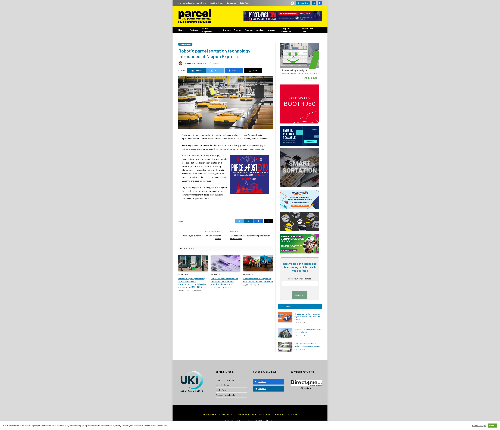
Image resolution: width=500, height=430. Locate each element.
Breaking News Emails (225, 395)
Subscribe (303, 3)
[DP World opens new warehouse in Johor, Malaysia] (285, 333)
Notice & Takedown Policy (272, 414)
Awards (272, 30)
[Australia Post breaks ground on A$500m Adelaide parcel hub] (258, 263)
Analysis (260, 30)
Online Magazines (207, 30)
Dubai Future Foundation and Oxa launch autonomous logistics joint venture (224, 281)
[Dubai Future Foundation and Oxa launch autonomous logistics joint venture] (225, 263)
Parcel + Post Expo (307, 30)
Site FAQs (292, 414)
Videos (237, 30)
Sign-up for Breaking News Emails (192, 3)
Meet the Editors (216, 3)
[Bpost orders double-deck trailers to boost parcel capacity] (285, 347)
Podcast (249, 30)
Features (193, 30)
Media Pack (244, 3)
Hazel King (190, 63)
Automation (185, 44)
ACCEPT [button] (492, 425)
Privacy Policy (226, 414)
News (181, 30)
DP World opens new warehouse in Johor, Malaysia (308, 330)
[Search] (293, 3)
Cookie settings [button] (479, 425)
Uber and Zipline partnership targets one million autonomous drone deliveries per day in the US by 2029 (192, 282)
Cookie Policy (209, 414)
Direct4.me (306, 388)
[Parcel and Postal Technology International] (194, 16)
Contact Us (231, 3)
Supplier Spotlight (286, 30)
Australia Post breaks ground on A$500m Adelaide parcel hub (258, 280)
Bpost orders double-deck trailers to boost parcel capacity (308, 344)
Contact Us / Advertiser (225, 380)
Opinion (227, 30)
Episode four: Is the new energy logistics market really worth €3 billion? (307, 316)
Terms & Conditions (246, 414)
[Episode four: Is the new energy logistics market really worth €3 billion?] (285, 317)
